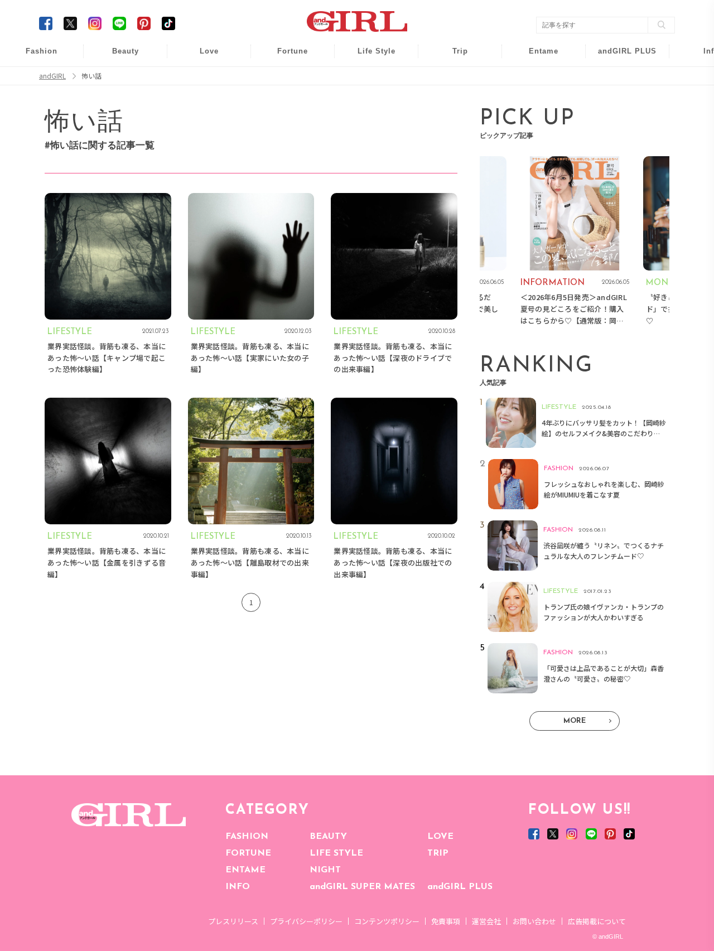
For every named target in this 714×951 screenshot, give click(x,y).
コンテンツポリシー (386, 921)
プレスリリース (233, 921)
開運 (285, 57)
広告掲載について (597, 921)
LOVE (440, 836)
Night (201, 100)
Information (620, 121)
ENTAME (245, 870)
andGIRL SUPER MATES (362, 886)
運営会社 (486, 921)
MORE (574, 721)
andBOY (536, 57)
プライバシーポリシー (306, 921)
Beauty (125, 51)
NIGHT (325, 870)
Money (369, 57)
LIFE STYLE (336, 853)
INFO (237, 886)
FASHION (246, 836)
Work (369, 79)
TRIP (437, 853)
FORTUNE (248, 853)
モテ (201, 79)
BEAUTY (328, 836)
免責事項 (445, 921)
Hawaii (453, 57)
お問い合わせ (534, 921)
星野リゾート (452, 79)
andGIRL (52, 76)
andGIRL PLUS (460, 886)
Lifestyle (620, 100)
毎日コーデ (34, 57)
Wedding (201, 57)
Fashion (620, 57)
